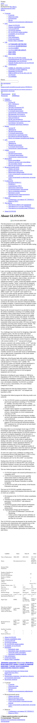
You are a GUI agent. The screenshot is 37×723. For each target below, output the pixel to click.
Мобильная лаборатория (16, 172)
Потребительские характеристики (19, 121)
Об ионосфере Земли (15, 164)
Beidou (7, 126)
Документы (8, 203)
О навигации (9, 181)
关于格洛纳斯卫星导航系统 (17, 44)
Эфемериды (12, 106)
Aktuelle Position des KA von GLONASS (21, 63)
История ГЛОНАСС (14, 182)
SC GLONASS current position (18, 32)
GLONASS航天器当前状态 (17, 50)
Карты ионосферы (14, 160)
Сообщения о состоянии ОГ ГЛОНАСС (21, 199)
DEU (6, 56)
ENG (6, 23)
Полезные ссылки (14, 193)
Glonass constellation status (16, 27)
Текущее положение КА (16, 107)
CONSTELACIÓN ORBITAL (17, 69)
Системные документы (15, 123)
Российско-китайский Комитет (18, 136)
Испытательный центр (12, 167)
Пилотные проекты (11, 679)
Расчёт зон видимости (15, 119)
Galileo (7, 150)
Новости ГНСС (13, 201)
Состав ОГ (11, 102)
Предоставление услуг (15, 170)
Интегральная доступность (17, 116)
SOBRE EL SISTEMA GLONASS (19, 68)
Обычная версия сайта (8, 8)
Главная (7, 99)
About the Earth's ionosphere (17, 652)
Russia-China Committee (15, 40)
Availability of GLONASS (16, 34)
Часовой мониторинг (15, 109)
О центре (8, 13)
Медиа (10, 20)
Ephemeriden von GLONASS (17, 61)
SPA (6, 66)
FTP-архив (8, 674)
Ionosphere (11, 35)
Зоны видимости (13, 117)
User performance (13, 37)
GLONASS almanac (14, 30)
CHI (6, 42)
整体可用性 (12, 52)
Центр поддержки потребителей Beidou (21, 138)
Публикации (12, 18)
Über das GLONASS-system (17, 57)
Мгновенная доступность (16, 114)
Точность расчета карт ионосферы (19, 162)
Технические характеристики (17, 112)
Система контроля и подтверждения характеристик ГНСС (16, 671)
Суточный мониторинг (15, 111)
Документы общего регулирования (19, 204)
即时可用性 (12, 54)
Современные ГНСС (15, 186)
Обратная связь (13, 17)
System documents (14, 39)
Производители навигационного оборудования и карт (19, 195)
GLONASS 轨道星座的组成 (17, 46)
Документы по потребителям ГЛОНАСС (21, 208)
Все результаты (6, 83)
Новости (7, 198)
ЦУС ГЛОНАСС (13, 104)
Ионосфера (8, 158)
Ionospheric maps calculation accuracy (19, 651)
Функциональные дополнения (18, 189)
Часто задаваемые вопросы (17, 191)
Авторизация (5, 721)
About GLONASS (14, 25)
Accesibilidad (12, 76)
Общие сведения (13, 169)
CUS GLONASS (13, 28)
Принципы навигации (15, 187)
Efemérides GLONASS (15, 71)
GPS (6, 140)
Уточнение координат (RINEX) (18, 124)
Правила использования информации (20, 22)
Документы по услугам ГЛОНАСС (19, 206)
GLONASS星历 (13, 48)
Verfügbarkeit (12, 64)
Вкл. (11, 6)
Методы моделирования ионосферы (20, 165)
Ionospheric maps (13, 649)
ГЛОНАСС (8, 100)
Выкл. (15, 6)
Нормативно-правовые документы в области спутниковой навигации (19, 677)
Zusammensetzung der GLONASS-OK (20, 59)
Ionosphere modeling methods (17, 654)
